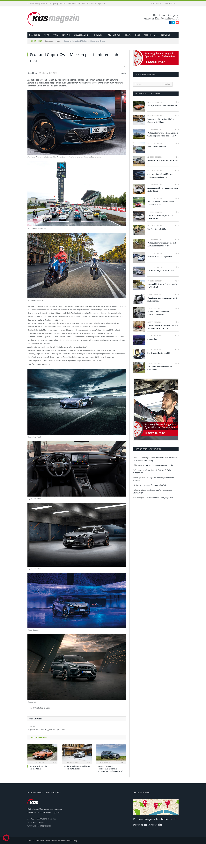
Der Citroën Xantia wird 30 (158, 353)
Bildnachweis (51, 840)
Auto (55, 34)
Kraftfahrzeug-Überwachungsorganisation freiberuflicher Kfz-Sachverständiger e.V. (66, 3)
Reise (137, 34)
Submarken (152, 339)
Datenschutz (171, 3)
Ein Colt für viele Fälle (156, 229)
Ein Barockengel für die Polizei (160, 270)
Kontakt (30, 840)
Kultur (98, 34)
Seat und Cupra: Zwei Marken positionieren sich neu (160, 175)
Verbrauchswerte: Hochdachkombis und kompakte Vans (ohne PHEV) (110, 769)
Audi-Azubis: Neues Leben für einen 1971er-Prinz (163, 189)
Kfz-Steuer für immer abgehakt (155, 485)
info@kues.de (45, 826)
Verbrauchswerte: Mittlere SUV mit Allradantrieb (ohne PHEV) (162, 327)
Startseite (34, 34)
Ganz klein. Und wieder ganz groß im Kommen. (162, 299)
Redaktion (32, 73)
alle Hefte (149, 34)
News (46, 34)
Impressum (156, 3)
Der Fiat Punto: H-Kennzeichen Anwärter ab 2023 (160, 203)
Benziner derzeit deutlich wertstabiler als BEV (158, 313)
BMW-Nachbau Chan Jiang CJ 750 (160, 497)
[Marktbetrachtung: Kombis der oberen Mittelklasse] (77, 753)
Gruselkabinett (82, 34)
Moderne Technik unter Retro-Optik (163, 160)
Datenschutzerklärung (67, 840)
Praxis (128, 34)
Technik (66, 34)
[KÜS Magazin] (57, 18)
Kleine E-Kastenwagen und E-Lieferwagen (160, 217)
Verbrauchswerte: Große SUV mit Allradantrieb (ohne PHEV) (161, 244)
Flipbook (165, 34)
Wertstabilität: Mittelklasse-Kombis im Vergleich (162, 285)
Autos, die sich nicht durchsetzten (38, 767)
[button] (6, 838)
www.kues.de (33, 826)
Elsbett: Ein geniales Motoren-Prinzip (160, 465)
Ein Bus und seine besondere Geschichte (159, 368)
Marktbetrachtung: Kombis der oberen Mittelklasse (77, 767)
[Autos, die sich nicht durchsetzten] (42, 753)
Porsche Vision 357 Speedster (160, 256)
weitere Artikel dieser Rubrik (149, 93)
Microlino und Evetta (156, 146)
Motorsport (114, 34)
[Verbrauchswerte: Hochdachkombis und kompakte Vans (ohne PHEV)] (111, 753)
